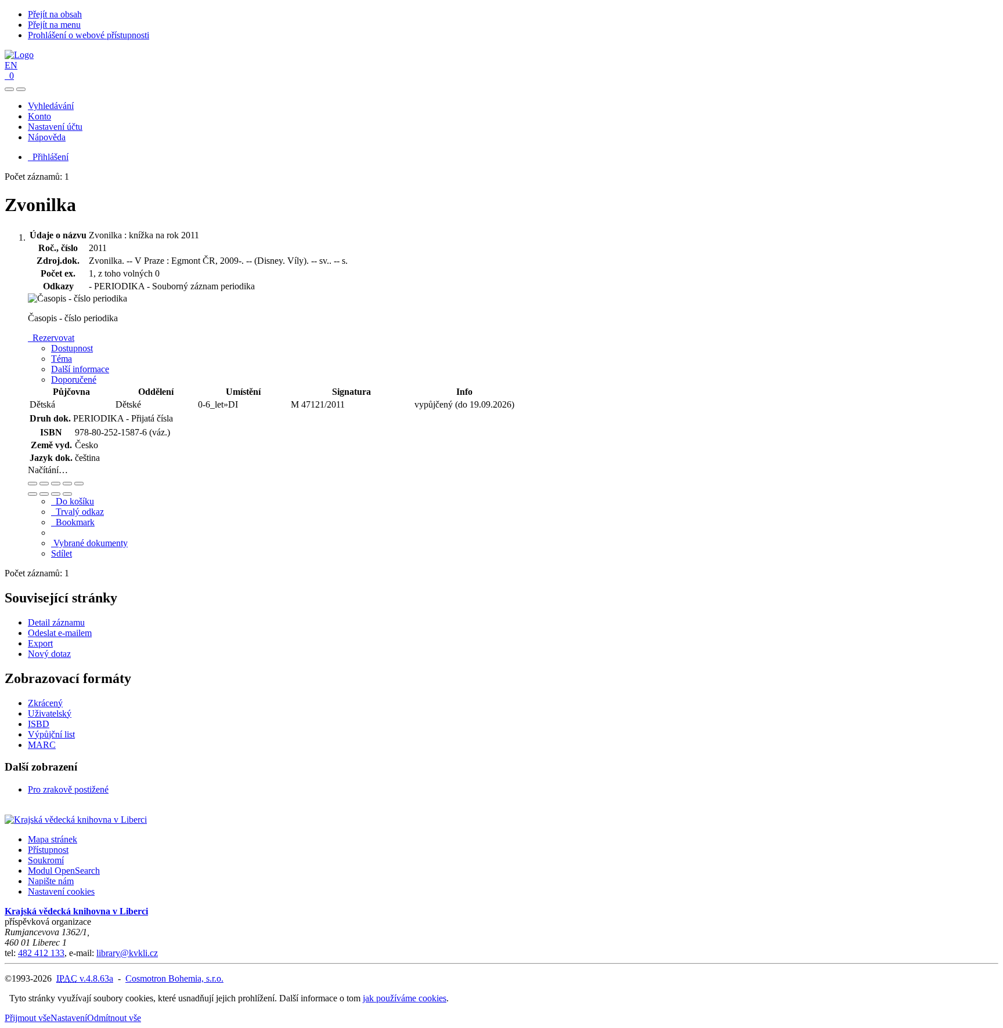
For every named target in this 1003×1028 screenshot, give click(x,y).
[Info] (79, 483)
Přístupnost (48, 850)
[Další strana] (67, 494)
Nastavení (68, 1018)
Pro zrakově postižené (68, 789)
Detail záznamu (56, 622)
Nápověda (47, 137)
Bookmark (73, 522)
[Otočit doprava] (44, 494)
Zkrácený (45, 703)
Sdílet (61, 553)
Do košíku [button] (72, 501)
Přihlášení (48, 157)
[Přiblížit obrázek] (32, 483)
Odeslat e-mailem (60, 633)
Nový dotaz (49, 654)
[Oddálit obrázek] (44, 483)
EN (11, 65)
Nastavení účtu (55, 127)
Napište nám (51, 881)
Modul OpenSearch (64, 871)
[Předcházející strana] (55, 494)
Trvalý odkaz (77, 512)
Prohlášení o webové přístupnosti (88, 35)
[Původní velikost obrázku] (55, 483)
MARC (42, 745)
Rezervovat (51, 338)
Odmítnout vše (114, 1018)
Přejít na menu (54, 25)
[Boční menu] (9, 89)
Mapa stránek (52, 839)
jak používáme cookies (404, 998)
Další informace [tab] (80, 369)
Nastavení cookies (61, 891)
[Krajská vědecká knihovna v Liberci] (76, 819)
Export (40, 643)
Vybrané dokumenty (89, 543)
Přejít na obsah (55, 14)
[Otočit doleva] (32, 494)
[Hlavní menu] (21, 89)
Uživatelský (49, 713)
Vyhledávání (51, 106)
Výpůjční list (51, 734)
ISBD (38, 724)
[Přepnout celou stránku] (67, 483)
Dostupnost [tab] (72, 348)
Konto (39, 116)
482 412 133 (41, 953)
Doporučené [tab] (73, 379)
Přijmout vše (27, 1018)
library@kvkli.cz (127, 953)
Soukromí (46, 860)
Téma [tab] (61, 359)
